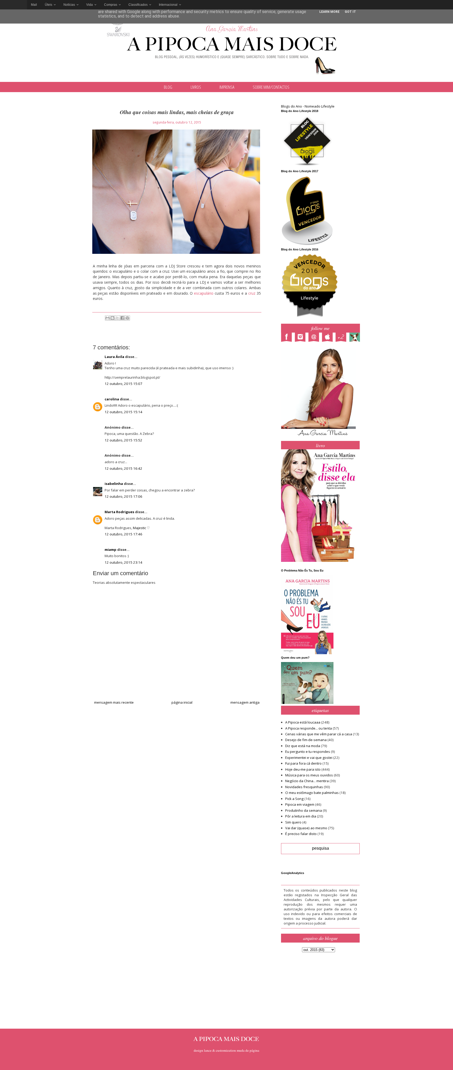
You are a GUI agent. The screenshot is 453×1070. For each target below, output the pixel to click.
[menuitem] (34, 4)
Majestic (139, 527)
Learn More (329, 12)
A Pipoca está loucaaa (302, 722)
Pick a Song (294, 798)
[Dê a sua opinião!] (112, 318)
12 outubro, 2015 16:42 (123, 468)
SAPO (13, 4)
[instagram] (301, 338)
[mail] (315, 338)
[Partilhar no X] (117, 318)
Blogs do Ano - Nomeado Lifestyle (308, 106)
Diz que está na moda (302, 745)
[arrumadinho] (356, 338)
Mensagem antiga (245, 702)
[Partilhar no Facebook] (122, 318)
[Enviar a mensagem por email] (107, 318)
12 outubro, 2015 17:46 (123, 534)
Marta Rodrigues (119, 511)
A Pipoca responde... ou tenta (308, 728)
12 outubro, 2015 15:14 (123, 412)
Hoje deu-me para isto (303, 769)
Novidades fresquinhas (304, 787)
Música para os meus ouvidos (309, 775)
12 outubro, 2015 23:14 (123, 562)
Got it (350, 12)
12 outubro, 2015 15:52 (123, 440)
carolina (112, 399)
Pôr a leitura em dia (300, 816)
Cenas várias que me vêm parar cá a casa (318, 734)
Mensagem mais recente (114, 702)
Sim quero (293, 822)
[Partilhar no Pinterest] (127, 318)
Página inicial (181, 702)
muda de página (248, 1050)
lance (208, 1050)
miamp (110, 549)
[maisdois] (342, 338)
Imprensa (226, 87)
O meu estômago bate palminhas (312, 792)
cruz (251, 293)
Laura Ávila (114, 356)
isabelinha (114, 483)
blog (168, 87)
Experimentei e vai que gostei (308, 757)
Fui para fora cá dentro (303, 763)
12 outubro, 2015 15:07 (123, 383)
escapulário (203, 293)
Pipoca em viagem (299, 804)
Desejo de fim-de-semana (306, 739)
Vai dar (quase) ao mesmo (306, 828)
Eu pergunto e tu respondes (307, 751)
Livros (196, 87)
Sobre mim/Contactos (271, 87)
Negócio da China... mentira (307, 780)
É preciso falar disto (301, 833)
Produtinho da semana (303, 810)
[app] (329, 338)
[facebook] (288, 338)
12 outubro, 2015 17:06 (123, 496)
